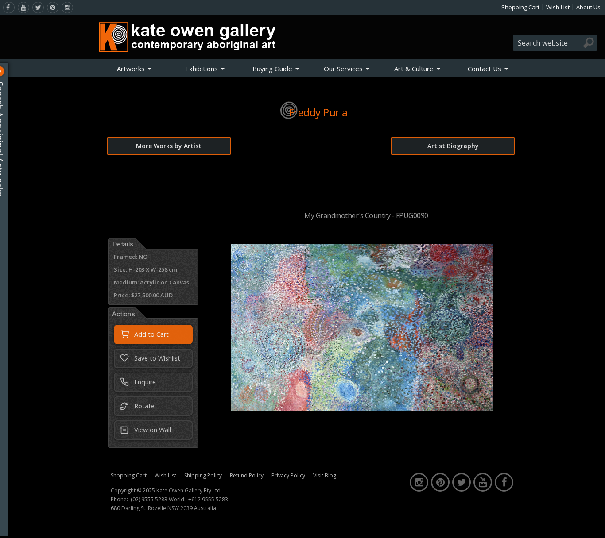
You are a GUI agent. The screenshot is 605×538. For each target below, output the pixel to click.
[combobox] (555, 43)
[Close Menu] (7, 71)
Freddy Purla (318, 112)
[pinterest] (53, 7)
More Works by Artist (169, 146)
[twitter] (38, 7)
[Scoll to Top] (592, 524)
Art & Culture (414, 68)
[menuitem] (134, 68)
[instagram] (67, 7)
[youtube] (23, 7)
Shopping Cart (520, 7)
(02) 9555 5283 (149, 499)
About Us (588, 7)
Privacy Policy (288, 475)
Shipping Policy (203, 475)
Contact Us (484, 68)
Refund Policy (247, 475)
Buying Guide (272, 68)
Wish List (558, 7)
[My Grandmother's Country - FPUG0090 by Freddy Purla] (362, 408)
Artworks (131, 68)
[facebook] (9, 7)
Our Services (343, 68)
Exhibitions (201, 68)
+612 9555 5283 (208, 499)
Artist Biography (453, 146)
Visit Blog (324, 475)
